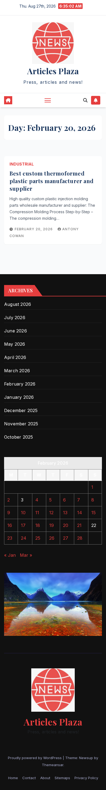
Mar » (26, 555)
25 (37, 538)
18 (37, 525)
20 (65, 525)
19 (51, 525)
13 (65, 512)
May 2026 (14, 344)
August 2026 (17, 304)
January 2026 (19, 397)
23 (9, 538)
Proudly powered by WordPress (35, 758)
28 (79, 538)
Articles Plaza (53, 71)
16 (9, 525)
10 (23, 512)
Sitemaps (62, 778)
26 (51, 538)
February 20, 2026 (34, 229)
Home (13, 778)
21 (79, 525)
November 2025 (21, 423)
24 (23, 538)
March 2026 (17, 370)
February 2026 (20, 384)
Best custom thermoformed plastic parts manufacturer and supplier (51, 181)
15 (93, 512)
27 (65, 538)
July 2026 (14, 317)
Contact (29, 778)
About (45, 778)
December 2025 (21, 410)
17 (23, 525)
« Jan (10, 555)
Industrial (22, 164)
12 (51, 512)
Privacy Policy (86, 778)
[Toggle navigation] (48, 100)
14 (79, 512)
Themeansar (52, 765)
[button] (85, 100)
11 (37, 512)
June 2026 (15, 331)
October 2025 (18, 437)
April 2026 (15, 357)
